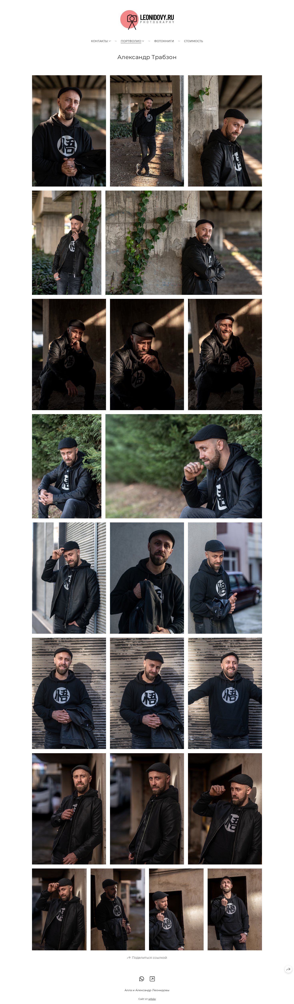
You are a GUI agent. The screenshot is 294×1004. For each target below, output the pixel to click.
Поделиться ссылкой (149, 958)
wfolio (152, 998)
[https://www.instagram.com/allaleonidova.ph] (152, 979)
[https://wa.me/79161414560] (141, 979)
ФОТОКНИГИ (164, 41)
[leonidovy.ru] (147, 20)
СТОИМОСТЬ (193, 41)
